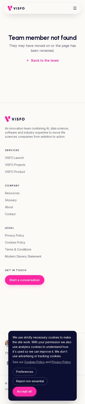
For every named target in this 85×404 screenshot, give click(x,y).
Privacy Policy (14, 235)
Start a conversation (24, 280)
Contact (10, 214)
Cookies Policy (15, 242)
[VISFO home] (16, 8)
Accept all (24, 391)
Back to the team (45, 60)
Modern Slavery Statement (23, 256)
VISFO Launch (14, 157)
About (9, 207)
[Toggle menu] (75, 8)
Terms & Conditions (18, 249)
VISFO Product (15, 171)
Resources (12, 193)
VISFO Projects (15, 164)
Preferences (24, 371)
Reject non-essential (30, 381)
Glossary (11, 200)
